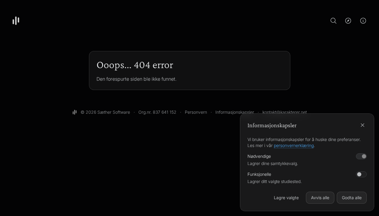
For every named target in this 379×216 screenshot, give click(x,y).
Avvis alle (320, 197)
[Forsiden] (16, 20)
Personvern (196, 112)
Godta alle (352, 197)
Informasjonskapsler (234, 112)
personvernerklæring (294, 145)
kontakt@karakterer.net (284, 112)
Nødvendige (259, 156)
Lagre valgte (286, 197)
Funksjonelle (259, 174)
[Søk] (333, 21)
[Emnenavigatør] (348, 20)
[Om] (363, 20)
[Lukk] (362, 125)
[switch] (361, 174)
